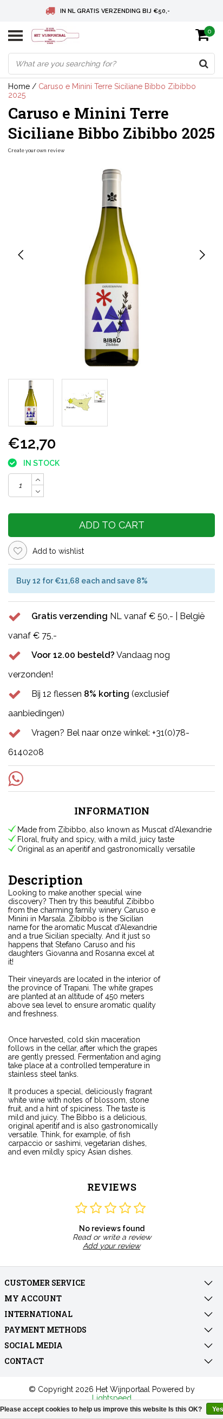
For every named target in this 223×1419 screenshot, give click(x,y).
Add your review (111, 1245)
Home (19, 86)
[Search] (203, 63)
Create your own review (36, 150)
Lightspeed (112, 1398)
